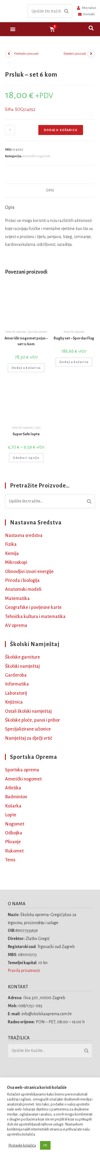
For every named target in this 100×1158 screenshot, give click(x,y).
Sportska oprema (37, 331)
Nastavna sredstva (23, 535)
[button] (13, 29)
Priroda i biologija (22, 580)
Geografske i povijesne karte (33, 607)
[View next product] (91, 54)
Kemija (12, 553)
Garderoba (16, 675)
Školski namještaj (22, 666)
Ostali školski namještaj (28, 711)
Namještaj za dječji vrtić (28, 738)
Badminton (16, 796)
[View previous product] (9, 54)
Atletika (13, 788)
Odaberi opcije (26, 457)
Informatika (17, 684)
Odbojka (13, 833)
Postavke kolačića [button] (22, 1145)
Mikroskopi (16, 562)
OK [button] (45, 1145)
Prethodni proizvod (26, 53)
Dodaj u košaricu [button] (26, 367)
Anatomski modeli (23, 589)
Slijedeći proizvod (74, 53)
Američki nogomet (36, 156)
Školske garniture (22, 657)
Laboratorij (16, 693)
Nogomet (14, 824)
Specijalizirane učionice (28, 729)
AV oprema (16, 625)
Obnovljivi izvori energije (29, 571)
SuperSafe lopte (26, 434)
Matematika (17, 598)
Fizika (11, 544)
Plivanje (13, 841)
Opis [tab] (50, 190)
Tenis (10, 859)
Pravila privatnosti (24, 970)
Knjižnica (14, 702)
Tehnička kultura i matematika (35, 616)
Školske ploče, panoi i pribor (32, 720)
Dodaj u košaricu (61, 130)
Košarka (13, 806)
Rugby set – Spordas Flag (74, 338)
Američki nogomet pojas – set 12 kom (26, 341)
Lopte (37, 427)
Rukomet (14, 851)
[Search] (66, 11)
